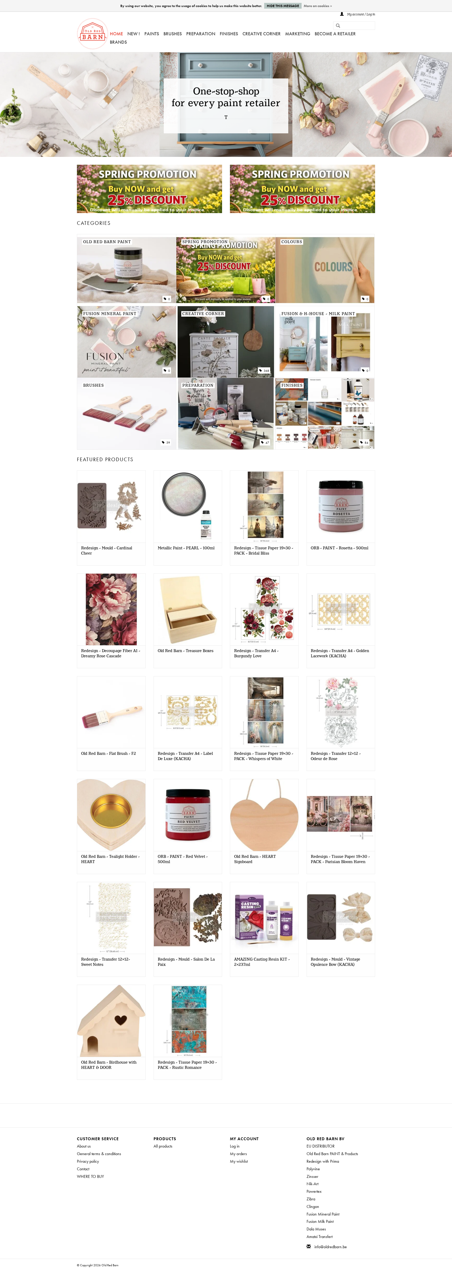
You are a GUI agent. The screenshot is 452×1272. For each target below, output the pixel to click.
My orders (238, 1153)
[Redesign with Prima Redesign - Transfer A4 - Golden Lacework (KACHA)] (341, 609)
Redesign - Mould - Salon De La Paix (186, 962)
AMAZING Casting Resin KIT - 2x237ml (262, 962)
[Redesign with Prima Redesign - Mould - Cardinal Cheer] (111, 506)
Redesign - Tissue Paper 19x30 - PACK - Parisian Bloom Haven (340, 859)
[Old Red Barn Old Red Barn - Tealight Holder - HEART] (111, 815)
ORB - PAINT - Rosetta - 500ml (339, 548)
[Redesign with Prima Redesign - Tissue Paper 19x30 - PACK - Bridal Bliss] (264, 506)
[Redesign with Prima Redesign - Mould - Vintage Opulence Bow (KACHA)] (341, 918)
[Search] (335, 26)
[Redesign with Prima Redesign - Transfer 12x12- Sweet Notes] (111, 918)
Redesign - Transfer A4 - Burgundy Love (256, 653)
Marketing (297, 34)
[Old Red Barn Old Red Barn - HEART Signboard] (264, 815)
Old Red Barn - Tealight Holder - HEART (110, 859)
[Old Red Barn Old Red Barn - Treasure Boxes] (188, 609)
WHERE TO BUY (90, 1176)
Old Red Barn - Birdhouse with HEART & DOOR (109, 1065)
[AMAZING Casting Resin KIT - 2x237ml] (264, 918)
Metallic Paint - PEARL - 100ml (186, 548)
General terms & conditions (99, 1153)
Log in (235, 1146)
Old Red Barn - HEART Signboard (255, 859)
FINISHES (229, 34)
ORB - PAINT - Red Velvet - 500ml (183, 859)
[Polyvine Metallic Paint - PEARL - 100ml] (188, 506)
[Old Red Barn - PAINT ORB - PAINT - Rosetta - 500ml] (341, 506)
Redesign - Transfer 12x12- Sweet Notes (105, 962)
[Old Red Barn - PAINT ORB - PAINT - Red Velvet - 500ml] (188, 815)
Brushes (172, 34)
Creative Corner (261, 34)
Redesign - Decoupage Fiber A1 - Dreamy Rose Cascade (110, 653)
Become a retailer (335, 34)
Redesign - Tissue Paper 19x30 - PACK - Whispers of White (263, 756)
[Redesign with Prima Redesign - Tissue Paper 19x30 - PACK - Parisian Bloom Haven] (341, 815)
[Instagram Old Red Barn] (231, 1115)
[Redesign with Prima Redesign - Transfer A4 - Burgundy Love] (264, 609)
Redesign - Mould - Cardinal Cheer (106, 551)
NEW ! (133, 34)
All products (163, 1146)
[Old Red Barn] (92, 33)
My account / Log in (360, 14)
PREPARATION (200, 34)
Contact (83, 1169)
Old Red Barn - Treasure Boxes (185, 651)
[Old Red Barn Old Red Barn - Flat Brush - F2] (111, 712)
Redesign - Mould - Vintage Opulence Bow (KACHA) (335, 962)
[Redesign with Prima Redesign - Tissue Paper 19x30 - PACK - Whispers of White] (264, 712)
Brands (118, 42)
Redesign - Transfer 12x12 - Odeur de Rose (336, 756)
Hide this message (283, 5)
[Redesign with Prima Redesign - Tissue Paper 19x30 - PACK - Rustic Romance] (188, 1021)
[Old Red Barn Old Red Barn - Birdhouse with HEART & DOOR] (111, 1021)
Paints (151, 34)
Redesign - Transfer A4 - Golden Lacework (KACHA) (340, 653)
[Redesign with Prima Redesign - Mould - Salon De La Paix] (188, 918)
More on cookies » (318, 5)
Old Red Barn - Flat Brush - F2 (108, 753)
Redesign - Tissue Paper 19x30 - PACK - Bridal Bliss (263, 551)
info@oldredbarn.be (330, 1247)
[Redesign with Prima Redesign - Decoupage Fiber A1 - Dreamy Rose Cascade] (111, 609)
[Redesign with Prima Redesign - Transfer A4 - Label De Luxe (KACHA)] (188, 712)
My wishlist (239, 1161)
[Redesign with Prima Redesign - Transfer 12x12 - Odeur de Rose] (341, 712)
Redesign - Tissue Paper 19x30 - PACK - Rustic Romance (187, 1065)
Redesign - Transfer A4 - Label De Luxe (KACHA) (185, 756)
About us (84, 1146)
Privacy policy (88, 1161)
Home (116, 34)
